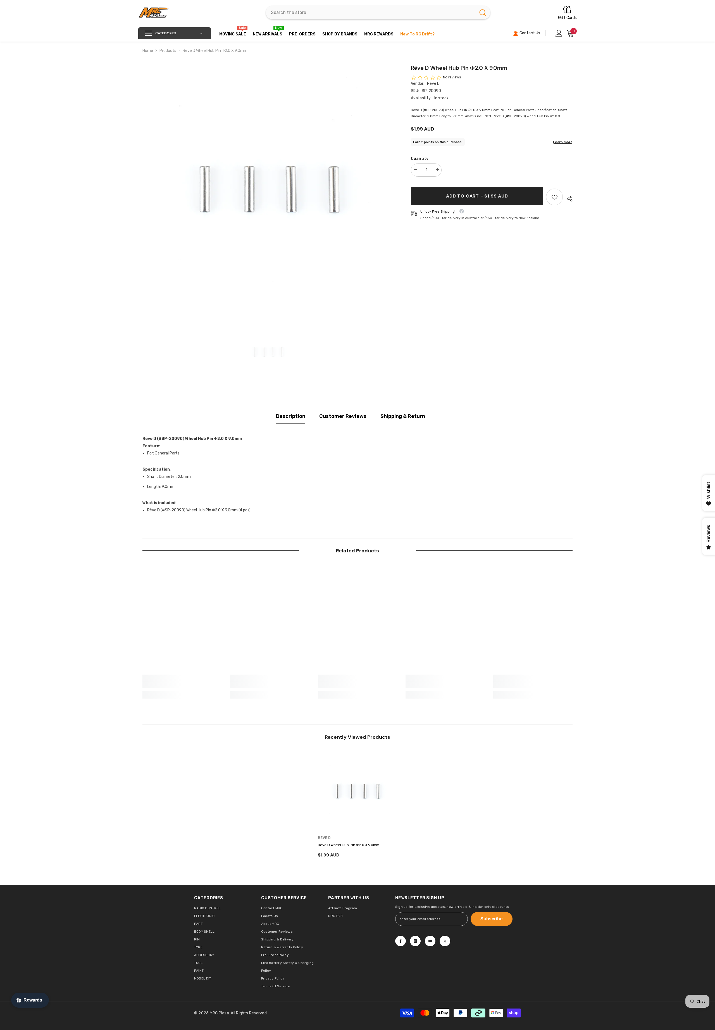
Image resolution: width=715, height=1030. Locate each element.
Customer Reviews (342, 416)
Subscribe (491, 918)
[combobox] (371, 12)
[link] (182, 684)
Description (290, 416)
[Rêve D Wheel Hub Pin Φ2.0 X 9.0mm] (357, 791)
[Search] (378, 12)
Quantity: (420, 158)
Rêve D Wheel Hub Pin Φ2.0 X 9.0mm (348, 845)
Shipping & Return (402, 416)
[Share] (568, 198)
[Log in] (559, 33)
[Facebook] (400, 941)
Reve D (433, 83)
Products (167, 50)
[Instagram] (415, 941)
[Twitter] (445, 941)
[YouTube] (430, 941)
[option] (268, 189)
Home (147, 50)
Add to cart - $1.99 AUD (477, 196)
